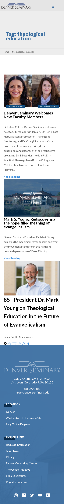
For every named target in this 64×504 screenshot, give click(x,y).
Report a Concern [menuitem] (16, 482)
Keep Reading (12, 176)
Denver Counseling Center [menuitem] (21, 463)
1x (14, 344)
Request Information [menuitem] (18, 444)
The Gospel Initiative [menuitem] (18, 469)
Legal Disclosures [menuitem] (16, 475)
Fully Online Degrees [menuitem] (18, 424)
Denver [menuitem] (10, 411)
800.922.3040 (32, 389)
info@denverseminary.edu (32, 392)
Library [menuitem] (10, 457)
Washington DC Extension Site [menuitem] (24, 418)
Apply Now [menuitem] (12, 451)
